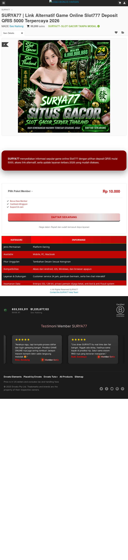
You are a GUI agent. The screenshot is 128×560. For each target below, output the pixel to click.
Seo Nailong (16, 26)
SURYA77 (6, 9)
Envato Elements (13, 376)
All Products (66, 376)
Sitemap (79, 376)
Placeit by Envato (33, 376)
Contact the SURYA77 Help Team (64, 292)
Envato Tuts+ (51, 376)
